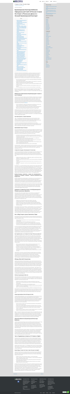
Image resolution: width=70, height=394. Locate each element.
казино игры (26, 102)
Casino (47, 45)
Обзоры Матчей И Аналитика (20, 36)
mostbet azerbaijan (48, 46)
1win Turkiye (47, 37)
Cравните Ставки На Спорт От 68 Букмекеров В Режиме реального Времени (21, 30)
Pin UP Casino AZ (48, 54)
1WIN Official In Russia (48, 36)
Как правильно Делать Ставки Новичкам (22, 22)
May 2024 (47, 19)
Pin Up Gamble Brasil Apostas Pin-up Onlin (51, 10)
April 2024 (47, 20)
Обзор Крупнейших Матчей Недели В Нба (22, 38)
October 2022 (47, 29)
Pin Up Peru (47, 55)
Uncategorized (16, 5)
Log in (46, 63)
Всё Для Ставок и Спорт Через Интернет (21, 70)
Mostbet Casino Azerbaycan (49, 47)
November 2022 (48, 28)
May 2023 (47, 21)
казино (47, 60)
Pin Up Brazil (47, 52)
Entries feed (47, 64)
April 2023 (47, 22)
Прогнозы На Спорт (19, 46)
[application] (48, 1)
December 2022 (48, 27)
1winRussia (47, 38)
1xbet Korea (47, 39)
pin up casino (47, 53)
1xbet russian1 (47, 44)
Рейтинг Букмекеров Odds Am (20, 37)
